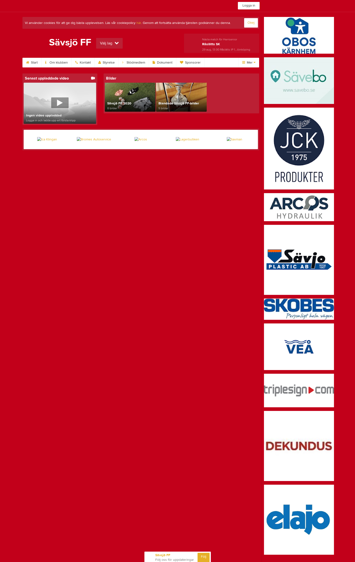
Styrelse (108, 62)
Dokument (164, 62)
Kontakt (85, 62)
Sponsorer (192, 62)
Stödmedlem (135, 62)
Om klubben (58, 62)
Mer (250, 62)
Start (34, 62)
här (138, 23)
